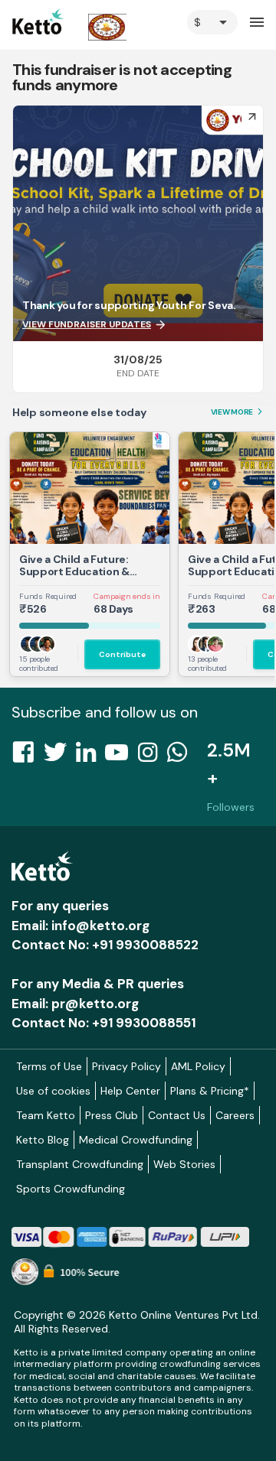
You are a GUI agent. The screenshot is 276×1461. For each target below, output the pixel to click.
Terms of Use (49, 1066)
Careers (235, 1115)
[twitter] (60, 756)
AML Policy (198, 1066)
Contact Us (176, 1115)
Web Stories (184, 1164)
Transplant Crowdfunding (79, 1164)
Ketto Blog (42, 1140)
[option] (212, 22)
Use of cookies (53, 1091)
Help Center (130, 1091)
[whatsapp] (181, 756)
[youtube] (121, 756)
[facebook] (28, 756)
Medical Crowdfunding (135, 1140)
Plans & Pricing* (209, 1091)
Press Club (111, 1115)
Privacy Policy (126, 1066)
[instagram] (152, 756)
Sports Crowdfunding (70, 1189)
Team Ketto (45, 1115)
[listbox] (212, 22)
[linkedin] (90, 756)
